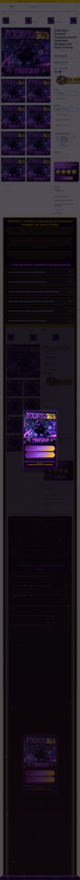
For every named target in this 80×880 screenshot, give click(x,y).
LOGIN (40, 448)
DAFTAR (40, 454)
